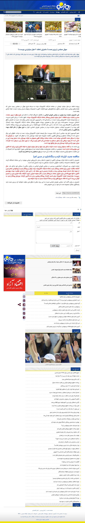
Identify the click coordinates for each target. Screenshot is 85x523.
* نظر (78, 231)
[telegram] (24, 305)
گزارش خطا (8, 210)
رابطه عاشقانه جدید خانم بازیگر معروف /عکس (61, 270)
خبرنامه (35, 513)
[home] (78, 12)
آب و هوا (30, 513)
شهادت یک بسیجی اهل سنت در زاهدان (69, 435)
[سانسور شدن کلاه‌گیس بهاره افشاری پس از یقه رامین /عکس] (77, 286)
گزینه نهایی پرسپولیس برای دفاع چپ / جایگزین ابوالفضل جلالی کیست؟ (62, 303)
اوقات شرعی (24, 513)
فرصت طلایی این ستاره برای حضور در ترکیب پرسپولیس (66, 310)
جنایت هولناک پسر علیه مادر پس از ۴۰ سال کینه (67, 376)
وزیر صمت (68, 197)
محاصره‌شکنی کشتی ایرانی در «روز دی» (69, 501)
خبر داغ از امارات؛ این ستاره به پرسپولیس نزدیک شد (67, 323)
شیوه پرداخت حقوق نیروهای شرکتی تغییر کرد (68, 429)
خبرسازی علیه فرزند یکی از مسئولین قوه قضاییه (67, 389)
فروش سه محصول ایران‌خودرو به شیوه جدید (68, 459)
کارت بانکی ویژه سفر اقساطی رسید (70, 379)
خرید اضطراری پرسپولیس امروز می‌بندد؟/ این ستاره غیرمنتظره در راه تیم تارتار (61, 300)
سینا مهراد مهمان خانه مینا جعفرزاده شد (69, 465)
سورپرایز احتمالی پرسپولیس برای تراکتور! (70, 297)
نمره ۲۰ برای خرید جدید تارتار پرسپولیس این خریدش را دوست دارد (62, 492)
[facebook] (24, 318)
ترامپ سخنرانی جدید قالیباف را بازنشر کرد (68, 442)
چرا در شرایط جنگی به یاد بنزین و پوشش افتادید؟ (66, 445)
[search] (4, 12)
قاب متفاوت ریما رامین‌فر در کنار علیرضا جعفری (67, 432)
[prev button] (31, 331)
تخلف (64, 197)
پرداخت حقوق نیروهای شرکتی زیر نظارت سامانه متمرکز (65, 383)
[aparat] (24, 309)
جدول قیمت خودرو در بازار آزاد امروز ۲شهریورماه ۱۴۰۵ (33, 35)
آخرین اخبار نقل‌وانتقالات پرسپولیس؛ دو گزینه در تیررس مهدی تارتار (63, 326)
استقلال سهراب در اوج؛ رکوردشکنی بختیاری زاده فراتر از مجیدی (63, 449)
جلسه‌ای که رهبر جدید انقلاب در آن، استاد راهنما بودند (65, 396)
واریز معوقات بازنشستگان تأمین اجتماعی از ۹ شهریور (66, 452)
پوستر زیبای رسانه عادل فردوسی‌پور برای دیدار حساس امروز (64, 412)
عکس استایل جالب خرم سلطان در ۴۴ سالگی (61, 277)
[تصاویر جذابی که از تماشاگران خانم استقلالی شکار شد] (53, 346)
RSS (19, 513)
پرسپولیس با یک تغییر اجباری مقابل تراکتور (69, 307)
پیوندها (58, 12)
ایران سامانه (39, 519)
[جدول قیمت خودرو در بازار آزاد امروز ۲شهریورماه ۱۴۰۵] (33, 26)
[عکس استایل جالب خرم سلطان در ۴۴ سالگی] (77, 278)
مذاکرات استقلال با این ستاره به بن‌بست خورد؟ (67, 439)
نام (79, 222)
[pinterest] (24, 314)
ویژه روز (46, 293)
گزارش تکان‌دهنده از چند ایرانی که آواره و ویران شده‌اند (63, 15)
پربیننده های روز (69, 293)
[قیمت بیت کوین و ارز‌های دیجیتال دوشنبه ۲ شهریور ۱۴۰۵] (13, 26)
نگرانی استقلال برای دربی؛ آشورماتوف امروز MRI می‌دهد (65, 402)
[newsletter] (13, 203)
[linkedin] (24, 301)
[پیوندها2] (14, 271)
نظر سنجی (38, 12)
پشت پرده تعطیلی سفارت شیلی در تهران (69, 475)
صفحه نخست (77, 40)
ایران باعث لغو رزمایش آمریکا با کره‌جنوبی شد (68, 485)
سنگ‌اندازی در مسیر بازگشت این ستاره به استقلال (67, 313)
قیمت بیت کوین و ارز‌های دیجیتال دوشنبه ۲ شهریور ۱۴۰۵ (14, 35)
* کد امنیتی (77, 245)
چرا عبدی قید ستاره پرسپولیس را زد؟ (70, 426)
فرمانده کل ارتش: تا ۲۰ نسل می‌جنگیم (70, 386)
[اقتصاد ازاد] (14, 284)
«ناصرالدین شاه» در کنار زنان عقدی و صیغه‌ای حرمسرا (66, 478)
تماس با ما (45, 12)
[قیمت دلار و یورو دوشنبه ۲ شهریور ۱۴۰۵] (72, 26)
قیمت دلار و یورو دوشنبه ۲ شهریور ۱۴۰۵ (72, 35)
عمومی (71, 40)
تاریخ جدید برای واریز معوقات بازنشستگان (68, 472)
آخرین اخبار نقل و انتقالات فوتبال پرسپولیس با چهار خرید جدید (64, 317)
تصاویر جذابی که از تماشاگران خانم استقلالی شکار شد (53, 364)
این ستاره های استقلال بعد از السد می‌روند (69, 320)
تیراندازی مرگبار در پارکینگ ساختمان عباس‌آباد (68, 419)
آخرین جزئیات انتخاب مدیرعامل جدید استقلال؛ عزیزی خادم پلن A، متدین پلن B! (59, 468)
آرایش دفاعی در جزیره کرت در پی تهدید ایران (68, 488)
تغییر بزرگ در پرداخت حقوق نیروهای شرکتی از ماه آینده (65, 406)
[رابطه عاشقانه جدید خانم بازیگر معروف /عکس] (77, 271)
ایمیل (79, 227)
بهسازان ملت (58, 197)
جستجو (50, 513)
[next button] (27, 331)
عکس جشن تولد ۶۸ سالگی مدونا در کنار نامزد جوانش (59, 262)
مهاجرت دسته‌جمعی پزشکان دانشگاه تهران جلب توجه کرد (65, 422)
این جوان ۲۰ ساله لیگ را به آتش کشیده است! (68, 409)
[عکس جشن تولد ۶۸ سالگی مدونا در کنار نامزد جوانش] (77, 263)
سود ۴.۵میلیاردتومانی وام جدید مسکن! (69, 498)
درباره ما (52, 12)
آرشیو (54, 513)
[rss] (34, 12)
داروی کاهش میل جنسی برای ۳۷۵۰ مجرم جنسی (67, 373)
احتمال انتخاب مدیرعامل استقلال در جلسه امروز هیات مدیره (64, 393)
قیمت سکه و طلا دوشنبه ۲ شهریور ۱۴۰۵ (53, 35)
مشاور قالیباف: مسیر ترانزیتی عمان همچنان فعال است (66, 455)
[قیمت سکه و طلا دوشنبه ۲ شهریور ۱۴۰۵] (52, 26)
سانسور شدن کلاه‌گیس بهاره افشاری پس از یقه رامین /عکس (57, 285)
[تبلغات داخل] (14, 259)
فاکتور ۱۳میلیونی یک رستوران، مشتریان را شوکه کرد (66, 399)
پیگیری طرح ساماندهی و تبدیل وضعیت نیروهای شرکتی (65, 495)
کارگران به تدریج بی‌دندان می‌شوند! (70, 462)
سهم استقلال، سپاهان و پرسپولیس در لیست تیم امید (66, 482)
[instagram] (24, 297)
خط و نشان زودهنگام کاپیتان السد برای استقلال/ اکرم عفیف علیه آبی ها (61, 416)
